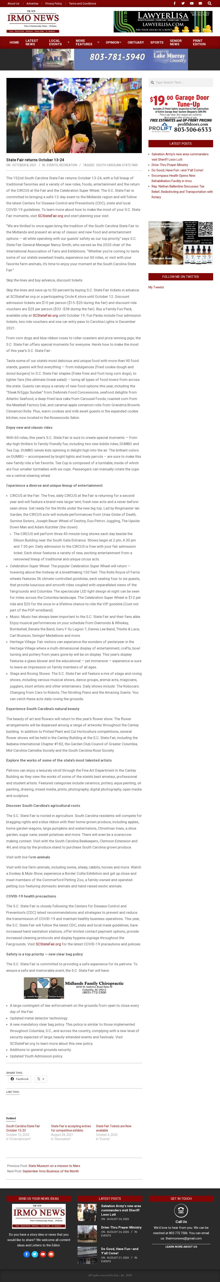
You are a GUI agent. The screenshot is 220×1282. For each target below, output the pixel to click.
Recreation (68, 165)
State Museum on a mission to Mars (54, 1166)
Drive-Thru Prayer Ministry (170, 165)
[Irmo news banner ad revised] (163, 12)
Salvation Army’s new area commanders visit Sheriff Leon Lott (121, 1210)
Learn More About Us (181, 1246)
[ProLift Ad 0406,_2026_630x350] (180, 97)
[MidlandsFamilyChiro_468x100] (74, 980)
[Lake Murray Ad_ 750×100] (110, 50)
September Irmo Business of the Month (51, 1171)
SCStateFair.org (50, 216)
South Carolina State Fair (117, 165)
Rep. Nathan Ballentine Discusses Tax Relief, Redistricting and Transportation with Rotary (182, 191)
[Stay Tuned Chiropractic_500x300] (180, 223)
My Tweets (156, 287)
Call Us (181, 1222)
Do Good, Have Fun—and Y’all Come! (177, 170)
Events (52, 165)
